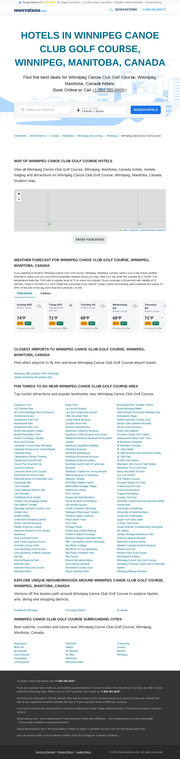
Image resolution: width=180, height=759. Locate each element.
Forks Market (21, 486)
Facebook (55, 735)
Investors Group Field (26, 545)
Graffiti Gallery (22, 515)
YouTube (77, 735)
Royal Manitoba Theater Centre (135, 404)
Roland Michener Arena (79, 560)
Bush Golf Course (24, 441)
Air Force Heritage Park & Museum (34, 412)
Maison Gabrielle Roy (78, 427)
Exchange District (75, 610)
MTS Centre (72, 493)
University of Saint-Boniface (133, 512)
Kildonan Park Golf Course (29, 567)
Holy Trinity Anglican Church (30, 541)
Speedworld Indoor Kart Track (134, 438)
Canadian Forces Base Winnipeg (33, 445)
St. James (122, 610)
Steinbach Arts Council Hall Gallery (136, 464)
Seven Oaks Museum (129, 427)
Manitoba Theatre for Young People (86, 471)
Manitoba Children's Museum (82, 430)
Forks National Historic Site (29, 490)
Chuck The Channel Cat (27, 464)
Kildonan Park (22, 563)
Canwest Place (22, 453)
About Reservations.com (31, 728)
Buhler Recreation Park (27, 434)
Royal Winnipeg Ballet (129, 408)
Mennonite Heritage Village (81, 486)
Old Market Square (76, 504)
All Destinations (57, 728)
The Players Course (128, 478)
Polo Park (71, 523)
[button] (18, 194)
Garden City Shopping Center (31, 501)
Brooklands (20, 650)
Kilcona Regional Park (26, 560)
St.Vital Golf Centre (128, 460)
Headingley (20, 658)
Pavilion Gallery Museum (80, 515)
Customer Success (99, 728)
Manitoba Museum (76, 449)
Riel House (72, 556)
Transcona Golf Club (128, 486)
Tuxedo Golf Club (127, 497)
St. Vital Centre (125, 449)
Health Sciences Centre (27, 526)
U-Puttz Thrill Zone (127, 523)
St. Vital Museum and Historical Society (139, 453)
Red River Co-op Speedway (81, 549)
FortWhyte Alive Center (27, 497)
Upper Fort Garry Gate (130, 519)
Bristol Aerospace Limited (28, 430)
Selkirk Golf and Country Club (133, 419)
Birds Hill (19, 647)
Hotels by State (77, 728)
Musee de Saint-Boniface (80, 497)
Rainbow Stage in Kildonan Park (84, 538)
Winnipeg (112, 135)
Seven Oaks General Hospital (134, 423)
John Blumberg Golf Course (30, 549)
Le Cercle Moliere (76, 408)
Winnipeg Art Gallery (128, 556)
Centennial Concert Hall (27, 460)
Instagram (89, 735)
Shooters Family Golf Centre (133, 434)
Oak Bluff (71, 643)
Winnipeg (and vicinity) (90, 135)
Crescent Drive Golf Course (30, 471)
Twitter (66, 735)
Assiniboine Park (23, 423)
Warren (121, 650)
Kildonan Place (22, 571)
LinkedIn (101, 735)
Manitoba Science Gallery (80, 460)
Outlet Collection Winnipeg (81, 508)
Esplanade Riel (22, 482)
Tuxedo (121, 647)
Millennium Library (76, 490)
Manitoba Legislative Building (82, 445)
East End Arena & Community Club (33, 478)
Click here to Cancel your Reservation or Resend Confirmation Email (57, 708)
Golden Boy (21, 512)
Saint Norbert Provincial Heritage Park (138, 412)
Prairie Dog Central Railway (81, 530)
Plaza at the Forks (76, 519)
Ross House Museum (78, 563)
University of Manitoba (129, 508)
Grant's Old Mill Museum (27, 523)
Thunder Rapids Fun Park (131, 482)
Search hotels (146, 109)
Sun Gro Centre (126, 475)
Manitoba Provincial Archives (82, 456)
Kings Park (72, 404)
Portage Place (74, 526)
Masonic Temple (75, 478)
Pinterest (113, 735)
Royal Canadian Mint (77, 571)
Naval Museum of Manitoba (81, 501)
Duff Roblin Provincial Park (29, 475)
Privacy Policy (65, 752)
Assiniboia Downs (24, 416)
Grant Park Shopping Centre (30, 519)
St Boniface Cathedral (129, 441)
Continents (20, 135)
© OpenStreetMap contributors (152, 230)
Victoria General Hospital (131, 538)
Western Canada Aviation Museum (136, 545)
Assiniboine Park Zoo (26, 427)
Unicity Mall (123, 504)
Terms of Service (45, 752)
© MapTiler (133, 230)
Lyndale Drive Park (76, 423)
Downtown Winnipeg (25, 610)
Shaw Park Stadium (128, 430)
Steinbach (71, 658)
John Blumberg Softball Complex (32, 552)
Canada (54, 135)
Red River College (76, 545)
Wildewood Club (126, 549)
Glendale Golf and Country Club (32, 508)
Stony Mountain (74, 662)
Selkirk (69, 647)
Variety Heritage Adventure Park (135, 534)
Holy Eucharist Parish (26, 538)
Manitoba (68, 135)
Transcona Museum (128, 490)
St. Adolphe (72, 650)
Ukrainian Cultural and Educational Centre (140, 501)
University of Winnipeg (129, 515)
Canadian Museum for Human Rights (34, 449)
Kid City (18, 556)
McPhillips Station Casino (80, 482)
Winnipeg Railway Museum (132, 571)
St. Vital (70, 654)
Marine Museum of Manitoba (82, 475)
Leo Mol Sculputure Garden (81, 412)
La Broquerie (21, 662)
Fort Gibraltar (21, 493)
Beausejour (20, 643)
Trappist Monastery (128, 493)
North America (38, 135)
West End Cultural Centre (131, 541)
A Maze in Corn (22, 404)
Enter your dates (90, 239)
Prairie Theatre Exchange (80, 534)
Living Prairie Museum (78, 419)
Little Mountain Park (77, 416)
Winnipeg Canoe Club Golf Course (136, 560)
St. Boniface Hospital (128, 445)
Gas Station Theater (25, 504)
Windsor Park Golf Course (132, 552)
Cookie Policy (83, 752)
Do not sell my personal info (128, 728)
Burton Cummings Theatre (29, 438)
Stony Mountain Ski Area (131, 471)
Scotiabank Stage (127, 416)
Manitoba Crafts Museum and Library (86, 434)
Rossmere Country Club (79, 567)
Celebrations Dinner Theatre (30, 456)
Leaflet (124, 230)
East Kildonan (22, 654)
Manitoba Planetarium (78, 453)
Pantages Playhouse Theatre (82, 512)
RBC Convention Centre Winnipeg (85, 541)
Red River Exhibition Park (80, 552)
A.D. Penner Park (23, 408)
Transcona (123, 643)
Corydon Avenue (23, 467)
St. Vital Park (124, 456)
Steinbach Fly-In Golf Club (132, 467)
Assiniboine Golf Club (26, 419)
